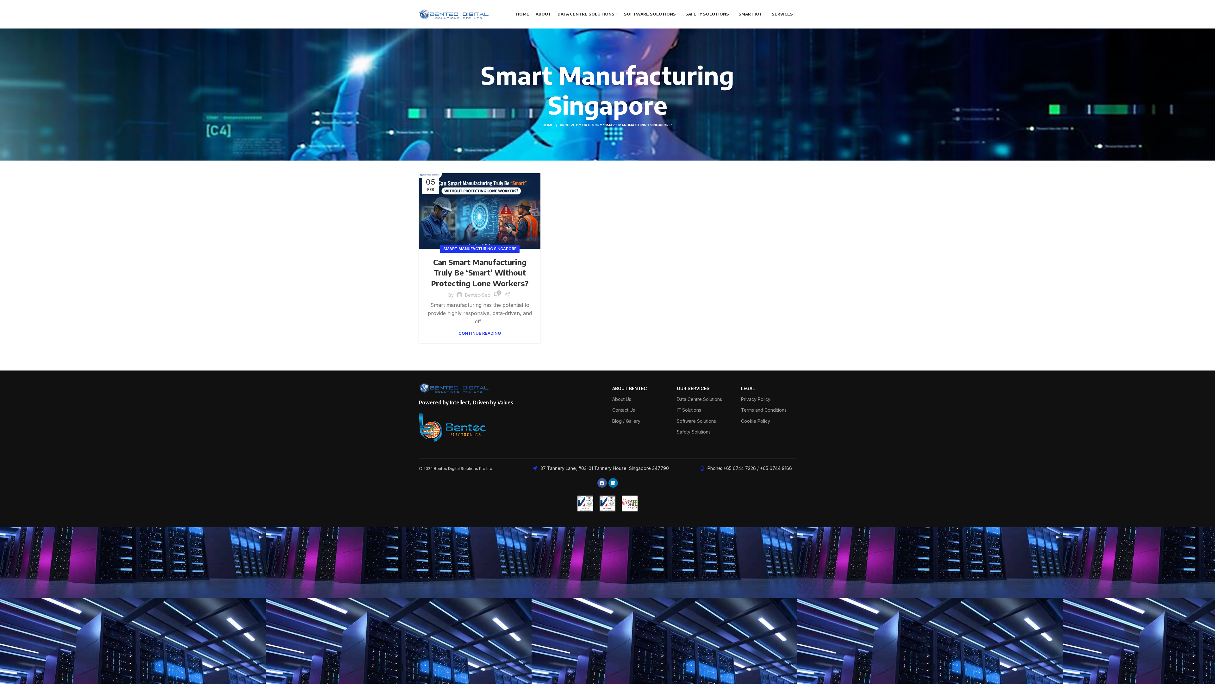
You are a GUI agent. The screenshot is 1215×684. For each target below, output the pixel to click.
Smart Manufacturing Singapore (479, 248)
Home (548, 125)
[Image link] (452, 427)
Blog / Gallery (626, 421)
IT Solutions (689, 410)
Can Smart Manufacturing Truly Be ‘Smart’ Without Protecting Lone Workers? (479, 272)
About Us (621, 399)
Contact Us (623, 410)
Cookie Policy (755, 421)
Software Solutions (696, 421)
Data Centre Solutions (699, 399)
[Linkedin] (613, 483)
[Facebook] (602, 483)
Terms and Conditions (764, 410)
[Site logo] (454, 13)
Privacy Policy (755, 399)
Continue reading (479, 333)
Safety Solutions (694, 431)
